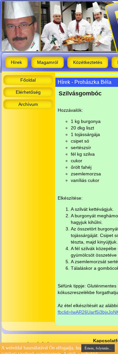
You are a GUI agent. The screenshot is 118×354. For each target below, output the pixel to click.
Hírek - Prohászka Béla (84, 82)
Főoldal (28, 80)
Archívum (28, 104)
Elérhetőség (28, 92)
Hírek (16, 62)
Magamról (47, 62)
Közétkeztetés (87, 62)
